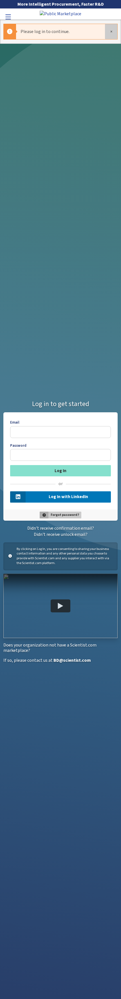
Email (14, 422)
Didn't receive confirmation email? (60, 528)
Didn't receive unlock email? (61, 534)
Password (18, 445)
